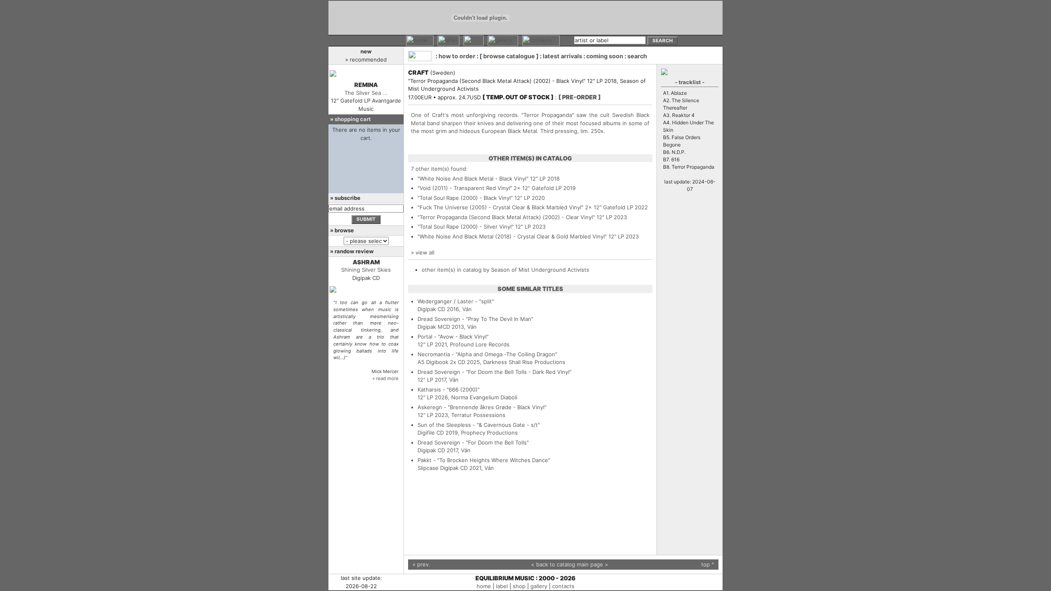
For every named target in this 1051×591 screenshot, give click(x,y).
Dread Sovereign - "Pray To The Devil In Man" (475, 319)
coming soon (604, 56)
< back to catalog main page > (569, 564)
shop (519, 586)
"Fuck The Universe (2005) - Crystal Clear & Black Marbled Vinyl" (500, 207)
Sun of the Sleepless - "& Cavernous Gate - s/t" (479, 424)
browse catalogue (509, 56)
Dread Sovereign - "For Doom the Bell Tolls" (473, 442)
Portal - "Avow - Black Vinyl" (453, 336)
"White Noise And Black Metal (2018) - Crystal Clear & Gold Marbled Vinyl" (512, 236)
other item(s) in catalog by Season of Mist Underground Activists (505, 269)
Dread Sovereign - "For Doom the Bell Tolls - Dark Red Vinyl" (494, 372)
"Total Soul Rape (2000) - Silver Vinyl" (466, 226)
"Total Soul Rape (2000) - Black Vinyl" (465, 198)
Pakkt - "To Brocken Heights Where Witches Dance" (484, 460)
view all (424, 252)
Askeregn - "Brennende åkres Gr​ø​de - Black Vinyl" (482, 407)
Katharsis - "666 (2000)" (449, 389)
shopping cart (353, 119)
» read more (385, 378)
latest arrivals (562, 56)
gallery (538, 586)
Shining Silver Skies (366, 269)
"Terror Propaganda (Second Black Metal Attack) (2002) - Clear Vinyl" (506, 217)
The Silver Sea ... (366, 92)
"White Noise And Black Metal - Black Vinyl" (473, 178)
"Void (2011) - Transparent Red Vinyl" (465, 188)
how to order (456, 56)
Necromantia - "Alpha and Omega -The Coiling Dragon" (487, 354)
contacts (563, 586)
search (637, 56)
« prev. (421, 564)
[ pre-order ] (579, 97)
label (502, 586)
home (484, 586)
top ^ (707, 564)
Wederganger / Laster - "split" (456, 301)
